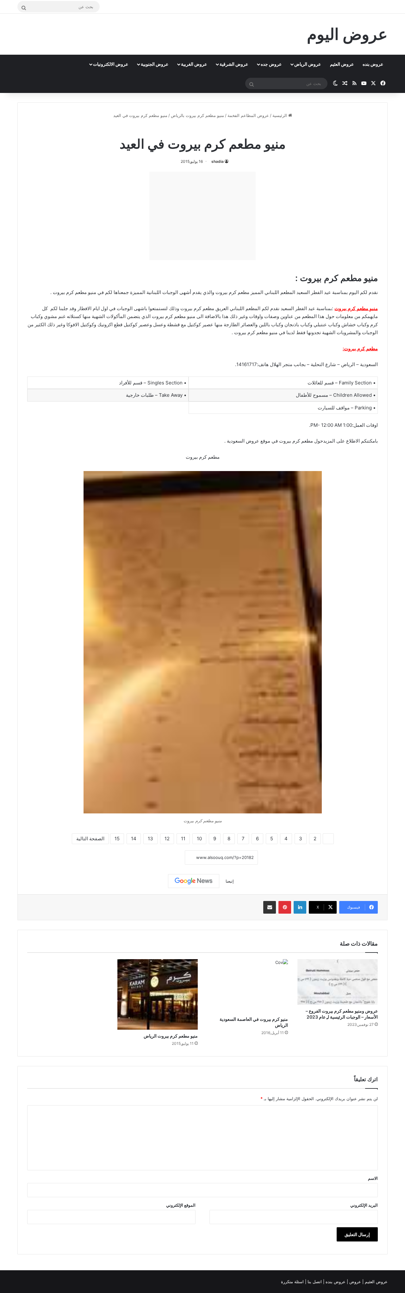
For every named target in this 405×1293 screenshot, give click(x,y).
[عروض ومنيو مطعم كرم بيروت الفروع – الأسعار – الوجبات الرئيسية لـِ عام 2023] (337, 982)
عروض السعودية (242, 441)
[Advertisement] (202, 216)
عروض (355, 1281)
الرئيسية (280, 115)
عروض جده (271, 64)
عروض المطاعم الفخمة (248, 115)
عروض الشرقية (234, 64)
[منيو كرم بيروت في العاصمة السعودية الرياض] (247, 986)
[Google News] (193, 881)
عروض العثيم (342, 64)
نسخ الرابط (165, 857)
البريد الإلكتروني (364, 1205)
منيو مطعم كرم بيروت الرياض (171, 1036)
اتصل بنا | (314, 1281)
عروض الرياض (307, 64)
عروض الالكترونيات (110, 64)
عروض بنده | (335, 1281)
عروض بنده (373, 64)
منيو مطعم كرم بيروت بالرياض (197, 115)
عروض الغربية (194, 64)
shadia (217, 161)
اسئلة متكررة (293, 1281)
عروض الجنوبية (154, 64)
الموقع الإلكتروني (181, 1205)
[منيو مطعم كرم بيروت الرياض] (157, 994)
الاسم (373, 1178)
